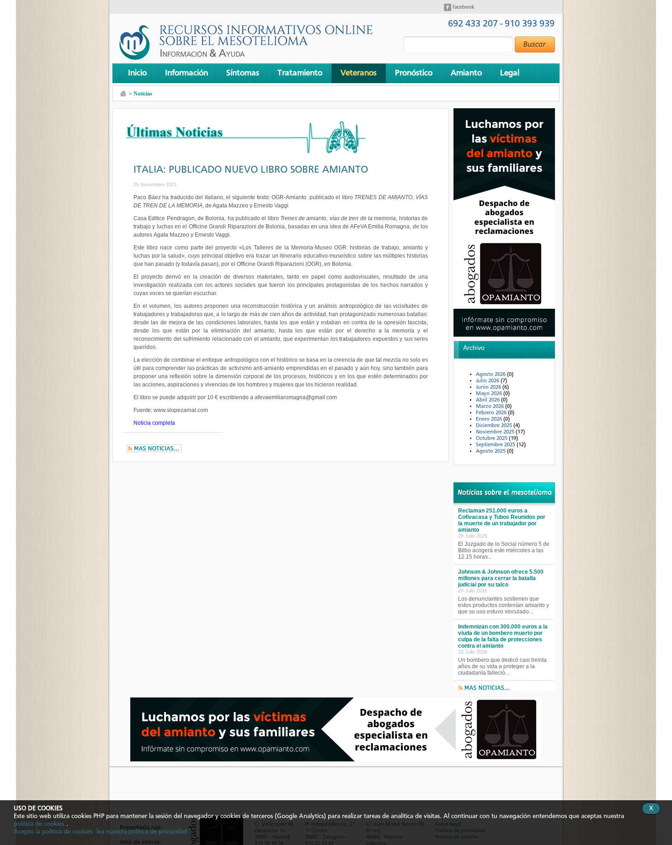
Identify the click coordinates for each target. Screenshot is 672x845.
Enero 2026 (489, 419)
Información (186, 73)
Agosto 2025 (491, 451)
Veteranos (359, 73)
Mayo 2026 (489, 393)
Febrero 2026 (492, 413)
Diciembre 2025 (494, 425)
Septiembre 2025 (496, 445)
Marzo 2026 (490, 406)
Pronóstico (413, 73)
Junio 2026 (489, 387)
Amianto (466, 73)
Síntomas (242, 73)
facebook (463, 7)
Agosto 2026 (491, 374)
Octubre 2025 (492, 438)
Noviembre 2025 (496, 432)
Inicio (137, 73)
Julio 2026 (488, 381)
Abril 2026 (488, 400)
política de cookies (39, 824)
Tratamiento (299, 73)
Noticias (142, 93)
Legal (509, 73)
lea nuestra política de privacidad (141, 832)
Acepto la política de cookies (53, 832)
